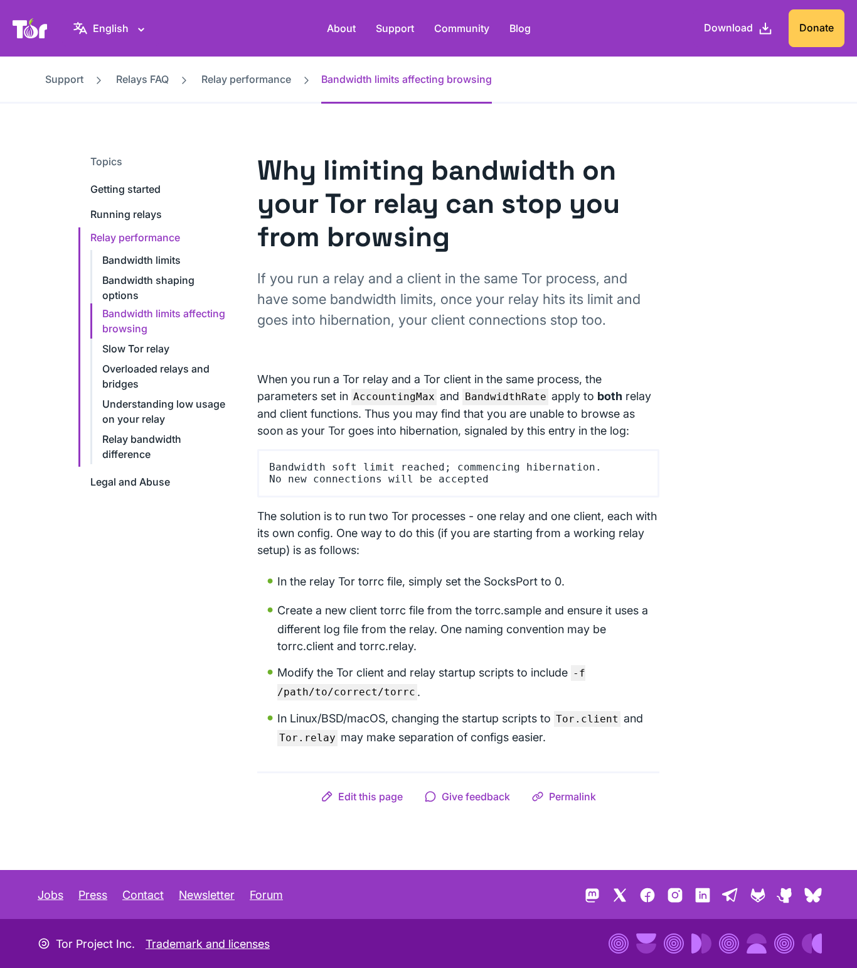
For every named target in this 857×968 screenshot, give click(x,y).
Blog (520, 28)
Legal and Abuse (130, 482)
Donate (816, 27)
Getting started (125, 189)
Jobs (50, 894)
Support (395, 28)
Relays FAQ (142, 79)
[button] (361, 796)
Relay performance (246, 79)
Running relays (126, 214)
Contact (143, 894)
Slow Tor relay (135, 348)
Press (92, 894)
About (341, 28)
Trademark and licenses (208, 943)
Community (461, 28)
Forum (266, 894)
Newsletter (207, 894)
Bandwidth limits (141, 260)
